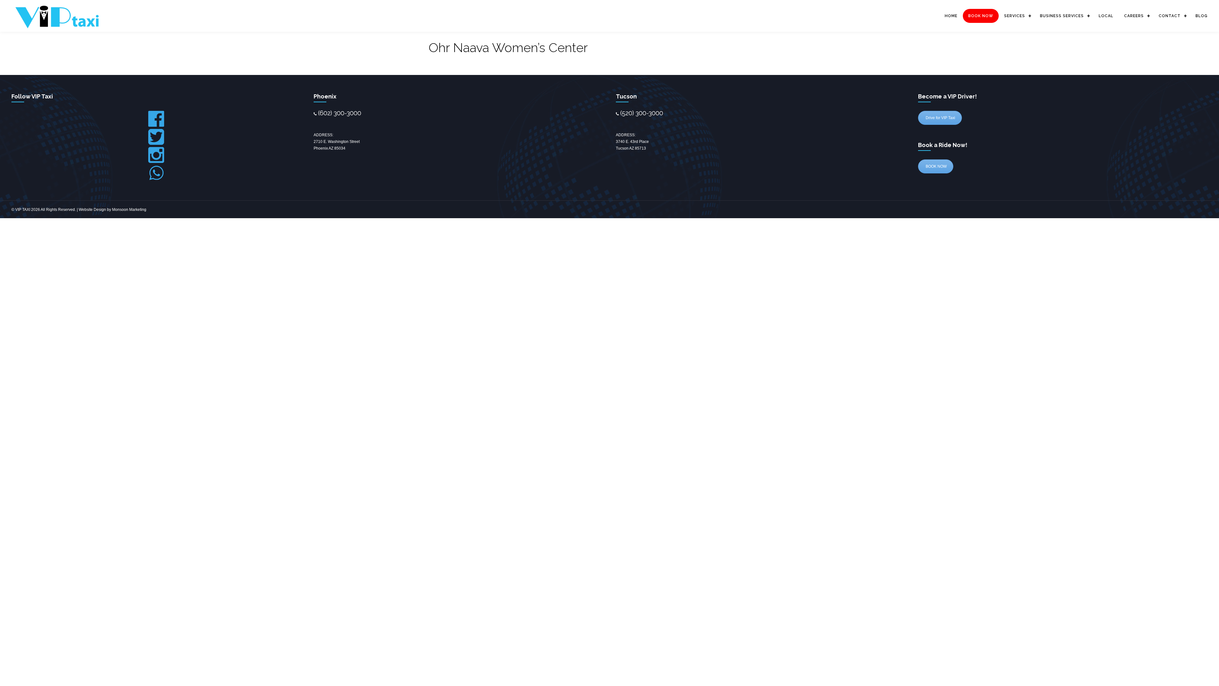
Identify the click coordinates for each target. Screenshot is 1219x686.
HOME (951, 16)
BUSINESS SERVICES (1062, 16)
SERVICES (1014, 16)
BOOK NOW (980, 16)
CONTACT (1170, 16)
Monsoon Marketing (129, 209)
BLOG (1202, 16)
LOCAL (1106, 16)
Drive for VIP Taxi (940, 118)
